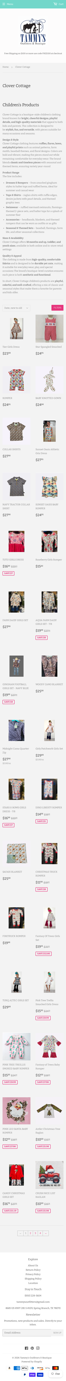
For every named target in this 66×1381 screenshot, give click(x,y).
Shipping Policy (33, 1278)
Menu (10, 4)
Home (6, 67)
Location (33, 1283)
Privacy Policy (33, 1274)
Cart (60, 4)
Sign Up (57, 1333)
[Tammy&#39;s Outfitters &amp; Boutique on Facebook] (26, 1348)
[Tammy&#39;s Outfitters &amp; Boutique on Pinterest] (32, 1348)
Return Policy (33, 1269)
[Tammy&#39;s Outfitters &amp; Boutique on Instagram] (38, 1348)
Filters (57, 308)
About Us (33, 1265)
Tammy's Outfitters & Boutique (36, 1357)
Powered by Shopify (31, 1361)
